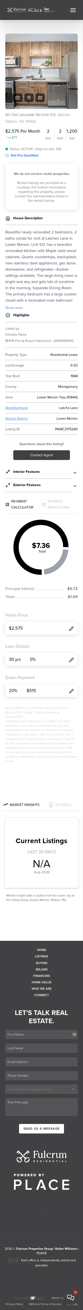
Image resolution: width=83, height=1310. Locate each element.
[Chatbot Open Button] (71, 1298)
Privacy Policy (14, 1304)
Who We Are (42, 989)
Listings (41, 956)
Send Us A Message (41, 1129)
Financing (41, 976)
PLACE (41, 1253)
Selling (42, 969)
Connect (41, 995)
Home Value (41, 982)
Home (41, 950)
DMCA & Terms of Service (45, 1304)
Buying (41, 963)
